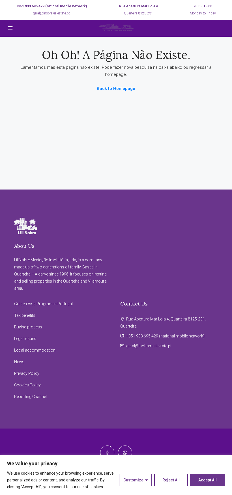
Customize (133, 480)
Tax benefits (24, 315)
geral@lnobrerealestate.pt (51, 13)
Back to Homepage (116, 88)
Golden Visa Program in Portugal (43, 304)
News (19, 362)
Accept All (207, 480)
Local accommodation (34, 350)
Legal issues (25, 338)
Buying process (28, 327)
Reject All (171, 480)
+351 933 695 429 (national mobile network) (51, 6)
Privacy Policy (26, 373)
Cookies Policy (27, 385)
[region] (116, 475)
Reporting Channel (30, 396)
